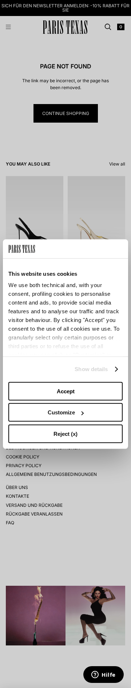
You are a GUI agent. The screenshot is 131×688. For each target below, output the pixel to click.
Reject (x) (65, 434)
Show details (91, 369)
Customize (61, 412)
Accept (66, 391)
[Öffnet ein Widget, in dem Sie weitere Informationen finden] (103, 675)
